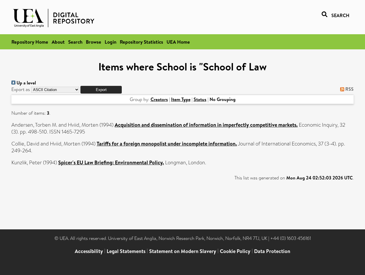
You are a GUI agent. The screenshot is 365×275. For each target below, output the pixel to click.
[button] (101, 90)
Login (110, 42)
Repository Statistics (141, 42)
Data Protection (272, 251)
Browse (93, 42)
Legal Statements (126, 251)
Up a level (25, 83)
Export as (20, 89)
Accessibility (89, 251)
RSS (349, 89)
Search (75, 42)
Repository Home (29, 42)
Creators (159, 99)
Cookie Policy (235, 251)
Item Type (180, 99)
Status (200, 99)
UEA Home (178, 42)
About (58, 42)
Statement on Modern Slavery (182, 251)
